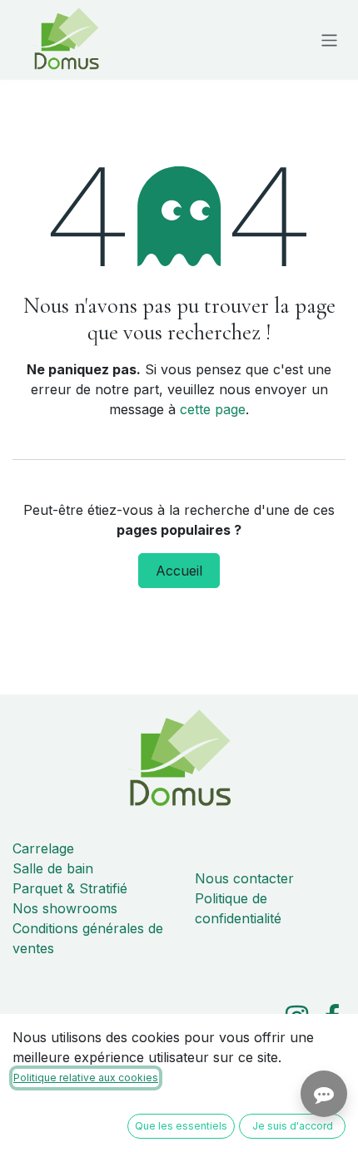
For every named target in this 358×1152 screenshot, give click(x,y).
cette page (213, 409)
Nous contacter (244, 878)
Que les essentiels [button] (181, 1126)
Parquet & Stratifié (69, 888)
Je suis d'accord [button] (292, 1126)
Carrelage (43, 848)
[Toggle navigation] (329, 39)
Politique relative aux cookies (85, 1077)
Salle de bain (52, 868)
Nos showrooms (64, 908)
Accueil (179, 570)
